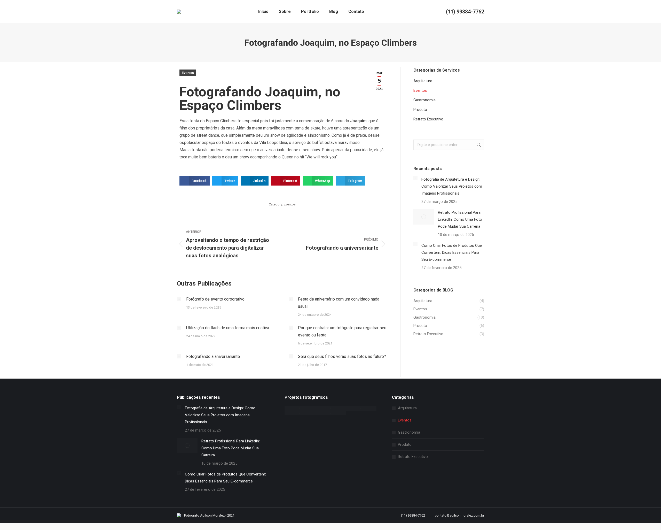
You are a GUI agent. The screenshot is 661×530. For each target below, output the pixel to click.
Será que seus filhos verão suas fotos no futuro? (342, 356)
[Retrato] (300, 408)
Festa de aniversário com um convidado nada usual (338, 303)
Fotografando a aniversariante (213, 356)
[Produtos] (330, 408)
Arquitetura (407, 408)
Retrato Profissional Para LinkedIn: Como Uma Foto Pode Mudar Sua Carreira (460, 219)
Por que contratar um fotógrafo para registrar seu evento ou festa (342, 331)
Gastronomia (409, 432)
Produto (405, 444)
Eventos (188, 73)
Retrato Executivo (413, 456)
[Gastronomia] (361, 408)
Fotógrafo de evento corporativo (215, 299)
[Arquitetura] (330, 413)
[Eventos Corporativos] (300, 413)
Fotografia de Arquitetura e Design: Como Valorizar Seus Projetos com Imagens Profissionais (451, 186)
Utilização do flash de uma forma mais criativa (227, 327)
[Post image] (179, 299)
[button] (194, 181)
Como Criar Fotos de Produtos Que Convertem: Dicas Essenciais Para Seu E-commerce (451, 252)
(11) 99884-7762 (465, 12)
